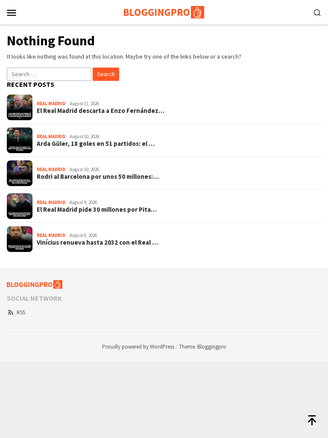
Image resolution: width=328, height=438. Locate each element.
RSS (21, 312)
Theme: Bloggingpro (202, 346)
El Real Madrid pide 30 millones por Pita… (97, 209)
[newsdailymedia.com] (164, 11)
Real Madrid (51, 104)
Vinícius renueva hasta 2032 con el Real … (97, 242)
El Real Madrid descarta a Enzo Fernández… (100, 111)
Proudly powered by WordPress (138, 346)
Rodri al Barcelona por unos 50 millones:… (98, 177)
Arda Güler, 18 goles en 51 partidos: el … (96, 144)
